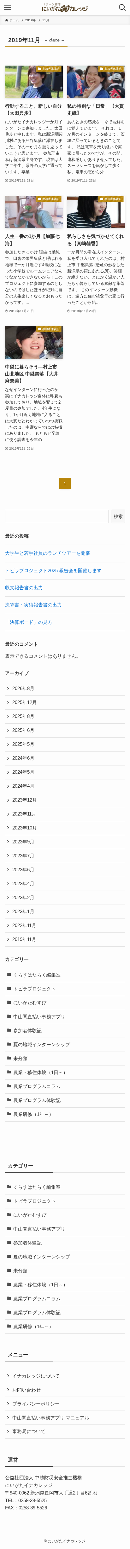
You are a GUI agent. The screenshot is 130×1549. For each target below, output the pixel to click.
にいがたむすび (29, 1002)
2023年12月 (24, 800)
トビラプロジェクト (34, 988)
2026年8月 (23, 688)
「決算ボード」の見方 (28, 622)
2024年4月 (23, 786)
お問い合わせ (26, 1389)
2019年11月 (24, 939)
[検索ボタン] (122, 7)
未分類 (20, 1058)
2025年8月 (23, 716)
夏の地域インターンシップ (41, 1044)
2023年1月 (23, 911)
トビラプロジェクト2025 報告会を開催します (53, 570)
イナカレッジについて (36, 1376)
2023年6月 (23, 869)
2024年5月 (23, 772)
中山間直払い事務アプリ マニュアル (50, 1417)
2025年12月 (24, 702)
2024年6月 (23, 758)
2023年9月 (23, 841)
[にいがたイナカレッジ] (64, 7)
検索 (118, 516)
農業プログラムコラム (37, 1086)
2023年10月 (24, 827)
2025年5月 (23, 744)
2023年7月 (23, 855)
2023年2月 (23, 897)
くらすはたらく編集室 (37, 974)
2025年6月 (23, 730)
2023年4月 (23, 883)
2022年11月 (24, 925)
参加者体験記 (27, 1030)
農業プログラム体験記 (37, 1100)
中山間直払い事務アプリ (39, 1016)
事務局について (28, 1431)
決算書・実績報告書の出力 (33, 604)
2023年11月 (24, 813)
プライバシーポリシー (36, 1403)
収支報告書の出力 (24, 587)
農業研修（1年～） (33, 1114)
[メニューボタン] (7, 7)
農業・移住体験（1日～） (40, 1072)
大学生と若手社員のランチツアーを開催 (47, 553)
